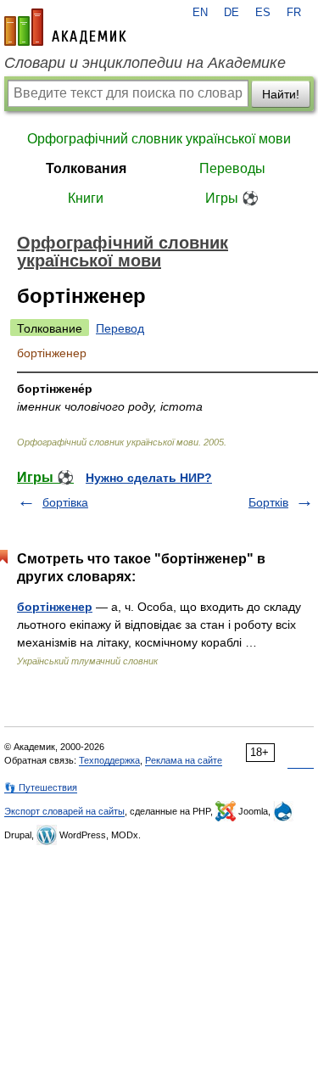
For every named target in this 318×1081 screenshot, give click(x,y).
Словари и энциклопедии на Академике (145, 62)
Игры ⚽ (232, 198)
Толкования (86, 168)
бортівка (65, 502)
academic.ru (65, 27)
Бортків (268, 502)
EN (200, 13)
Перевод (120, 328)
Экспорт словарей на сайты (64, 811)
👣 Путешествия (40, 787)
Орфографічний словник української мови (159, 139)
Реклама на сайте (183, 760)
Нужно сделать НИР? (149, 477)
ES (263, 13)
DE (231, 13)
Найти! (280, 94)
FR (294, 13)
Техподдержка (109, 760)
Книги (85, 198)
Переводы (232, 168)
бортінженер (54, 606)
